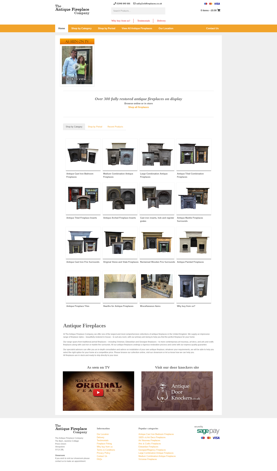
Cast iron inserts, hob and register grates (157, 219)
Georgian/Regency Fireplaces (152, 450)
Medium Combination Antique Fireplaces (118, 175)
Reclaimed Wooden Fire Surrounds (157, 262)
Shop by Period (95, 126)
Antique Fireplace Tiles (77, 306)
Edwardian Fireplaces (148, 446)
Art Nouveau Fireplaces (149, 440)
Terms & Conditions (106, 450)
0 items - (209, 10)
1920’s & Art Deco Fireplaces (152, 437)
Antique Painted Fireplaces (190, 262)
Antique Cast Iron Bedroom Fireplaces (79, 175)
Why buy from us (105, 446)
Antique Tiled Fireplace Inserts (81, 218)
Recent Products (115, 126)
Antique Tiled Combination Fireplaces (190, 175)
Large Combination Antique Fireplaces (154, 175)
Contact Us (102, 456)
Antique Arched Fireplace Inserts (119, 218)
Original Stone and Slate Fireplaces (120, 262)
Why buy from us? (120, 20)
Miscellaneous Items (150, 306)
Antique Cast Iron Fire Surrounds (82, 262)
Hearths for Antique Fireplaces (118, 306)
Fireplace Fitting (104, 443)
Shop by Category (74, 126)
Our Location (103, 434)
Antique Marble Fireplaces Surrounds (190, 219)
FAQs (99, 459)
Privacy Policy (103, 453)
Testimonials (143, 20)
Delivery (161, 20)
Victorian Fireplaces (147, 459)
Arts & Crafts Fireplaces (149, 443)
